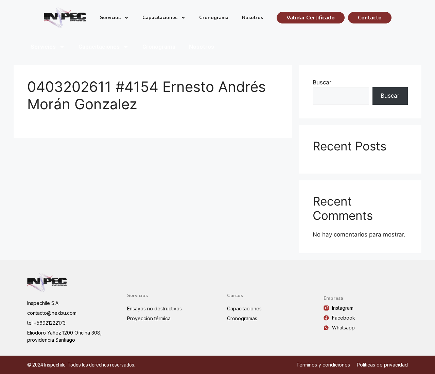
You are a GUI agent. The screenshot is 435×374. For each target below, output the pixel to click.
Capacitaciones (159, 17)
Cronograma (213, 17)
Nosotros (252, 17)
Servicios (110, 17)
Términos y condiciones (323, 365)
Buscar (322, 82)
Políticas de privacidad (382, 365)
